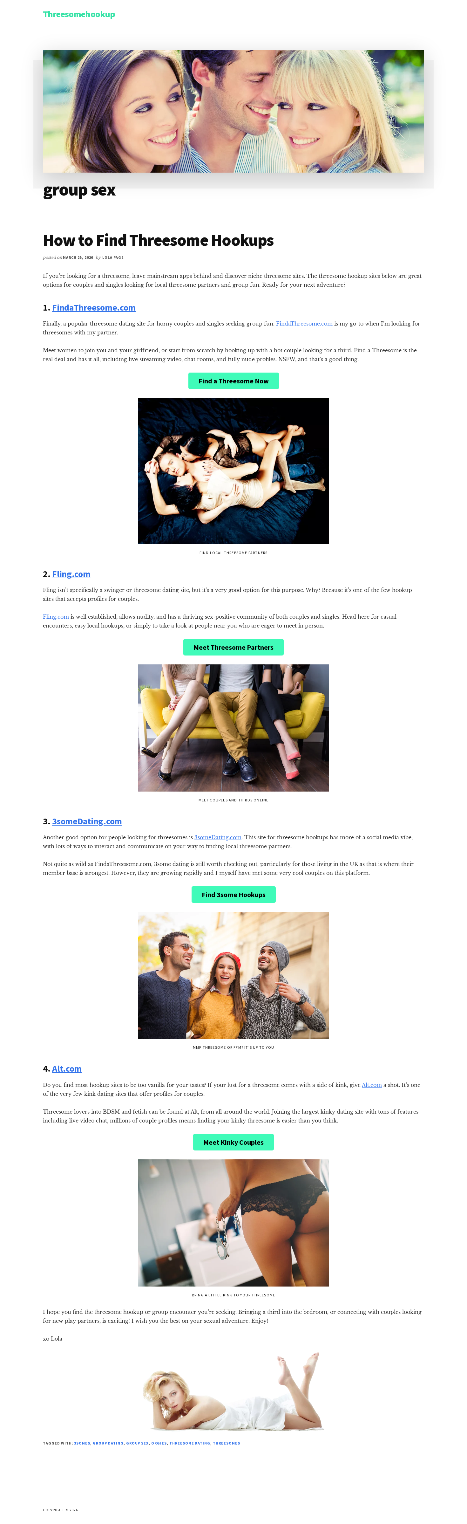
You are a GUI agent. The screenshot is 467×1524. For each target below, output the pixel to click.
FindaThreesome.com (94, 307)
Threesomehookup (79, 14)
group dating (108, 1443)
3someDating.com (87, 821)
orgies (159, 1443)
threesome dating (189, 1443)
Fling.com (71, 574)
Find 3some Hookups (234, 894)
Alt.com (67, 1068)
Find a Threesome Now (234, 380)
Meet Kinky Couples (233, 1142)
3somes (82, 1443)
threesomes (226, 1443)
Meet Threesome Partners (233, 647)
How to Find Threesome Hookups (158, 240)
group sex (137, 1443)
